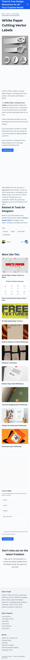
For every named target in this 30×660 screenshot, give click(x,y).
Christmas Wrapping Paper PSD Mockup (14, 405)
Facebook (5, 650)
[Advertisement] (15, 77)
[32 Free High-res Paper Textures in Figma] (15, 265)
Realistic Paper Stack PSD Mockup (12, 384)
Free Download (7, 150)
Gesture (5, 231)
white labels (6, 234)
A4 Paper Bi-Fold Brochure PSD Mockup (14, 425)
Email (5, 505)
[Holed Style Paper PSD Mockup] (15, 436)
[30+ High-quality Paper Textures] (15, 310)
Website (5, 511)
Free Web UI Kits (7, 619)
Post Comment (7, 539)
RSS (11, 650)
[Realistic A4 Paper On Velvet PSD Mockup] (15, 331)
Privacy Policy (6, 640)
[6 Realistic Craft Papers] (15, 352)
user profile (21, 231)
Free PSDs (5, 621)
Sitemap (5, 643)
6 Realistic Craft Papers (9, 363)
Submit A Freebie (8, 645)
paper (13, 231)
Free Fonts (5, 628)
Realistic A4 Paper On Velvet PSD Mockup (15, 342)
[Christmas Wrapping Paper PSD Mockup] (15, 394)
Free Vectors (6, 616)
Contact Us (13, 638)
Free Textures (6, 626)
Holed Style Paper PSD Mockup (11, 446)
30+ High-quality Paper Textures (12, 321)
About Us (5, 638)
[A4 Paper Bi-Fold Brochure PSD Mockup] (15, 415)
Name (5, 500)
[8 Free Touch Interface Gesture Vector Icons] (15, 288)
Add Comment (7, 516)
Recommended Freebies (10, 647)
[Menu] (27, 4)
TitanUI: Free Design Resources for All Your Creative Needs (13, 4)
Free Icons (5, 624)
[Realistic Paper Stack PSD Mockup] (15, 373)
